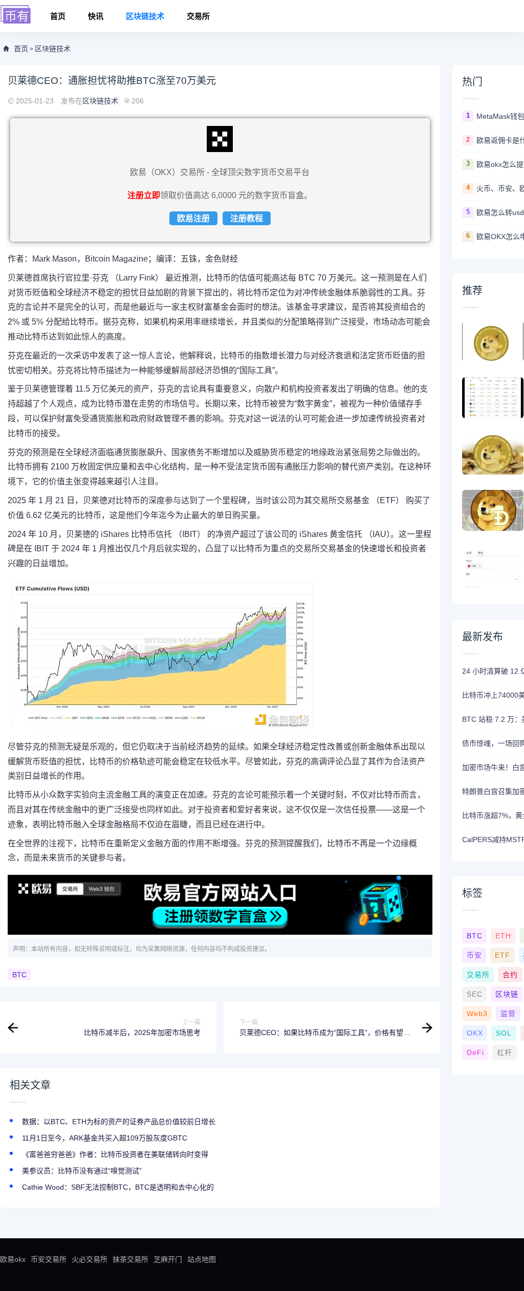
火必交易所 (89, 1259)
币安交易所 (49, 1259)
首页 (58, 16)
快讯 (95, 16)
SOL (504, 1033)
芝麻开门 (168, 1259)
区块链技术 (145, 16)
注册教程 (246, 218)
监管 (508, 1013)
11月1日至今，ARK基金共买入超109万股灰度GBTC (104, 1138)
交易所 (198, 16)
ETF (502, 955)
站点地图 (201, 1259)
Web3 (477, 1013)
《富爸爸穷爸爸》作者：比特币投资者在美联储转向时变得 (115, 1154)
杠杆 (504, 1052)
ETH (503, 936)
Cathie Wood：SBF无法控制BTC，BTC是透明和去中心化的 (118, 1187)
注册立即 (143, 195)
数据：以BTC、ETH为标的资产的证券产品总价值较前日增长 (118, 1121)
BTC (19, 975)
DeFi (475, 1052)
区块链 (506, 994)
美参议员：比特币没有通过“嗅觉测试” (82, 1171)
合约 (510, 975)
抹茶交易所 (130, 1259)
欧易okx (13, 1259)
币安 (474, 955)
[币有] (16, 15)
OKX (475, 1033)
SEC (475, 994)
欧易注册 (193, 218)
